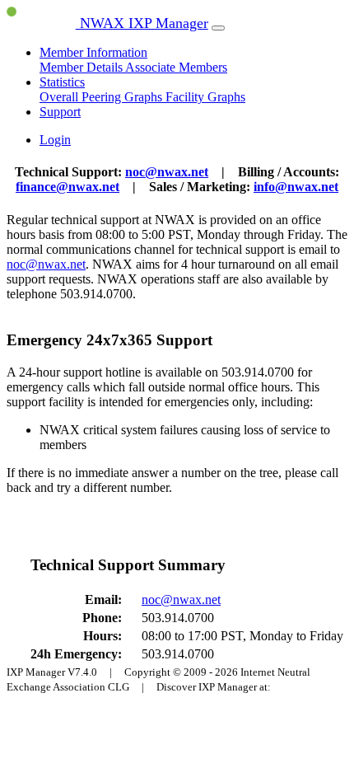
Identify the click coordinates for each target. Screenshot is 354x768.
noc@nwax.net (166, 172)
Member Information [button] (93, 52)
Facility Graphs (205, 97)
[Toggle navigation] (218, 28)
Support (60, 112)
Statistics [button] (62, 82)
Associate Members (176, 67)
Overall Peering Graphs (102, 97)
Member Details (82, 67)
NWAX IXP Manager (142, 23)
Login (55, 140)
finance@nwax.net (67, 187)
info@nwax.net (296, 187)
